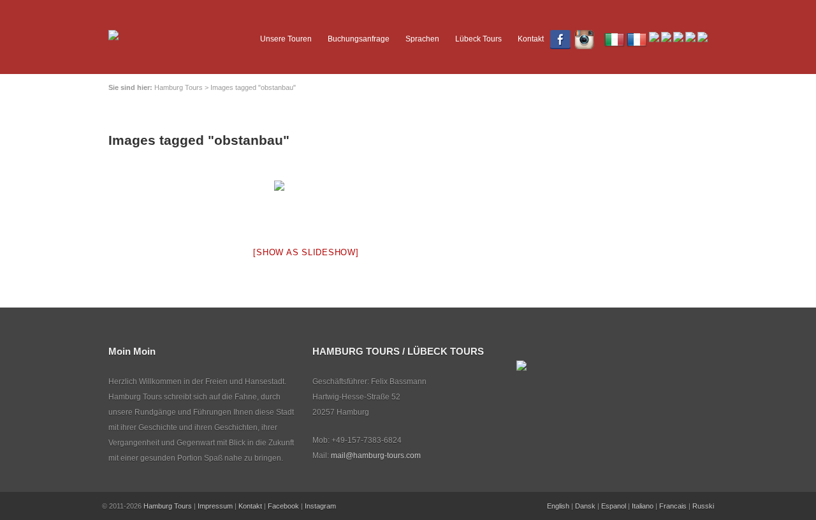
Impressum (215, 506)
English (558, 506)
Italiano (642, 506)
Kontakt (531, 38)
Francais (673, 506)
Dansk (585, 506)
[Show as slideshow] (305, 252)
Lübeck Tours (478, 38)
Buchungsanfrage (359, 38)
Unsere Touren (286, 38)
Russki (703, 506)
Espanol (613, 506)
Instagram (320, 506)
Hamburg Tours (167, 506)
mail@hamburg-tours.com (376, 455)
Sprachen (422, 38)
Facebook (283, 506)
